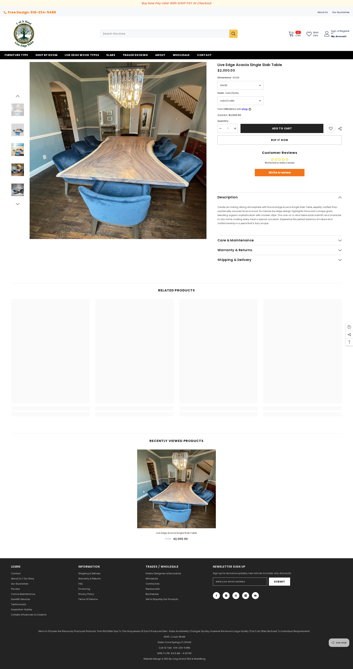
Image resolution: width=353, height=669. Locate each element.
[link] (50, 408)
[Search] (169, 34)
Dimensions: (228, 77)
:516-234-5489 (181, 647)
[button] (17, 96)
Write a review (280, 172)
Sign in (333, 32)
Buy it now (279, 140)
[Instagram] (226, 595)
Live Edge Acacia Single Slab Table (176, 533)
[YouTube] (255, 595)
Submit (279, 581)
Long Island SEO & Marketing (188, 658)
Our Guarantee (340, 12)
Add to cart (282, 128)
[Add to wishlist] (330, 128)
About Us (323, 12)
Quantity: (223, 121)
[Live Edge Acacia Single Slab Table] (176, 488)
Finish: (228, 93)
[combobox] (164, 34)
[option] (118, 150)
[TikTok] (245, 595)
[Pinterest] (235, 595)
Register (344, 31)
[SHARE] (338, 128)
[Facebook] (216, 595)
